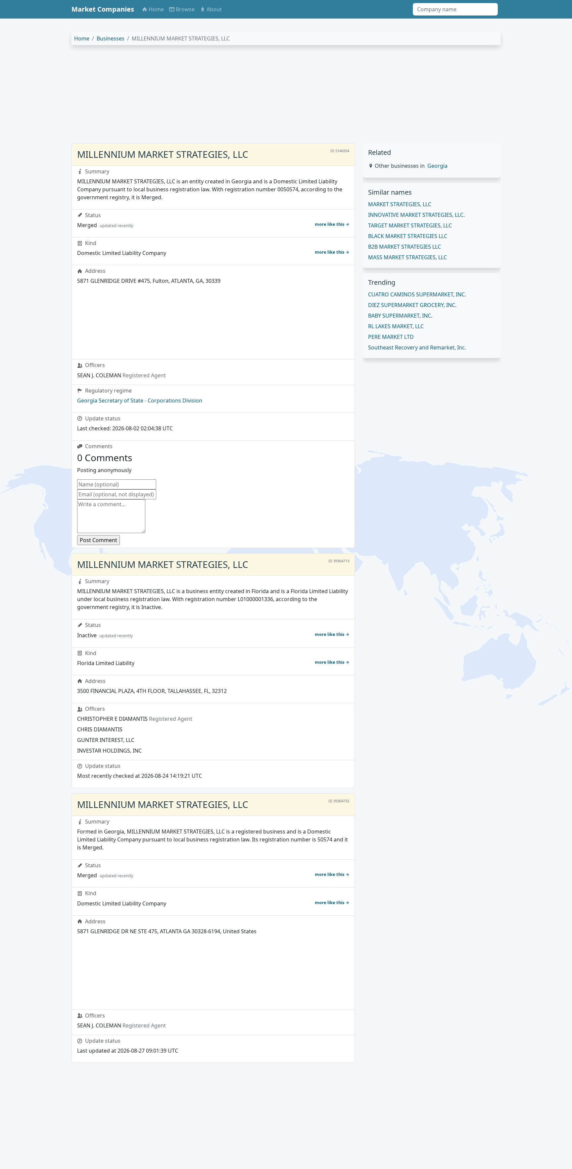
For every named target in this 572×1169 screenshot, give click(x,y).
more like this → (332, 224)
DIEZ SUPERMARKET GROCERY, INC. (412, 305)
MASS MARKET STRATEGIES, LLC (407, 257)
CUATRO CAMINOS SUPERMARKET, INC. (417, 294)
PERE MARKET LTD (391, 336)
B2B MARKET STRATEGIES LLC (404, 246)
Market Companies (103, 9)
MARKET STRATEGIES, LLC (399, 204)
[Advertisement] (270, 96)
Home (81, 38)
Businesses (110, 38)
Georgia (437, 165)
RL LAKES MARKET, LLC (396, 326)
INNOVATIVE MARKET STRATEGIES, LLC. (416, 214)
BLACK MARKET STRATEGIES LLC (407, 236)
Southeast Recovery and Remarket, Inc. (417, 347)
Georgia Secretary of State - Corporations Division (139, 400)
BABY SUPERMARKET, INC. (400, 315)
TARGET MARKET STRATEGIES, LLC (410, 225)
